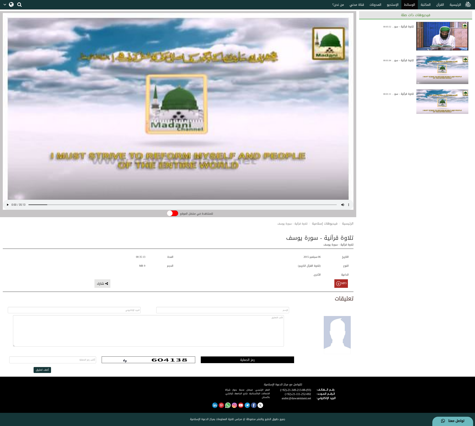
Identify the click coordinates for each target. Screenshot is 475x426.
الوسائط (409, 5)
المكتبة (426, 5)
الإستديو (393, 5)
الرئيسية (455, 5)
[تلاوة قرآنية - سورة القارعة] (442, 103)
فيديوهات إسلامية (325, 223)
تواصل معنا (454, 421)
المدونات (375, 5)
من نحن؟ (338, 5)
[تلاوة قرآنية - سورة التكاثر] (442, 70)
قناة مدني (357, 5)
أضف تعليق (42, 369)
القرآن (440, 5)
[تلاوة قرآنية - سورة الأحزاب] (442, 36)
